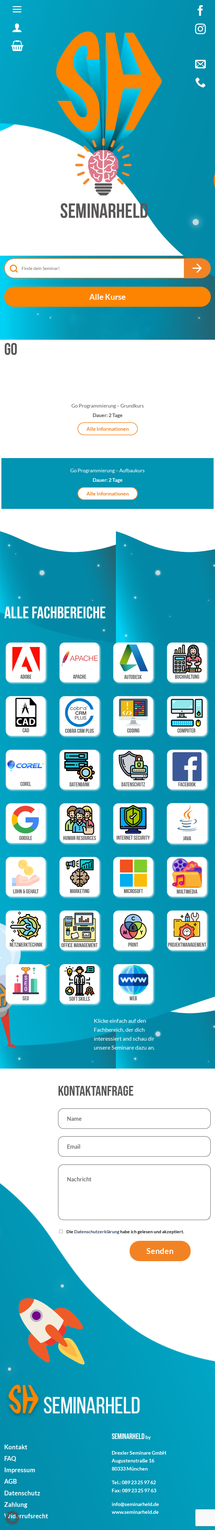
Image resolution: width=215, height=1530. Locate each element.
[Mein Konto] (17, 27)
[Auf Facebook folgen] (200, 13)
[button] (17, 9)
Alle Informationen (108, 429)
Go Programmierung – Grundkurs (107, 406)
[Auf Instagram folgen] (200, 32)
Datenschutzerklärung (96, 1231)
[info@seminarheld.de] (200, 64)
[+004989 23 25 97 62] (200, 82)
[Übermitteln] (197, 268)
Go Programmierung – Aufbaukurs (107, 470)
